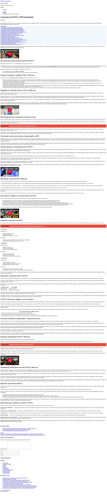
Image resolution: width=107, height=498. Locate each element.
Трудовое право (6, 473)
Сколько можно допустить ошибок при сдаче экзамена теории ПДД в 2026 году (20, 485)
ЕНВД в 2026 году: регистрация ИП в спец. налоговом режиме (16, 480)
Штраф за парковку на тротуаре (9, 479)
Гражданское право (7, 464)
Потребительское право (8, 469)
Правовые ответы (6, 470)
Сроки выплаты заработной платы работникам (13, 483)
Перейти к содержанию (5, 1)
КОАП (1, 432)
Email (2, 453)
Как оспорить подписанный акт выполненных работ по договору (17, 429)
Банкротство (5, 462)
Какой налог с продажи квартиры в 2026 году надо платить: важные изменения (20, 486)
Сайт (1, 455)
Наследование (6, 468)
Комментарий (3, 448)
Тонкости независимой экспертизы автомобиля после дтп (15, 430)
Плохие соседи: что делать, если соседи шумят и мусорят (15, 477)
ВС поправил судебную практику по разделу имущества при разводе (17, 482)
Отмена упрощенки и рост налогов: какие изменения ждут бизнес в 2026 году (19, 428)
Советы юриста (6, 471)
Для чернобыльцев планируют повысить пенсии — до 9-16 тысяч (17, 484)
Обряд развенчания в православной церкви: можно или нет (15, 481)
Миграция (5, 467)
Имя (1, 451)
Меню (2, 7)
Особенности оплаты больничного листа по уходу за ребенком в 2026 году (19, 487)
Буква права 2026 (4, 3)
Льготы (4, 466)
